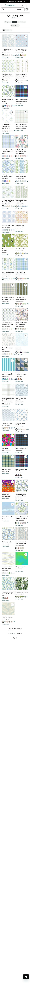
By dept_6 (4, 153)
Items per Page (18, 628)
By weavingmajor (19, 103)
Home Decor (21, 22)
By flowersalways (19, 229)
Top (15, 638)
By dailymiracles (5, 471)
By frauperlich (19, 568)
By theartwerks (5, 376)
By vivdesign (5, 178)
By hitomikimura (5, 595)
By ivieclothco (19, 349)
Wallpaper (8, 22)
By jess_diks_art (5, 301)
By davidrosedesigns (6, 450)
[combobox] (20, 9)
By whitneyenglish (6, 52)
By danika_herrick (6, 103)
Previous (11, 633)
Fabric (14, 22)
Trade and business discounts (15, 1)
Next (19, 633)
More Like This (5, 58)
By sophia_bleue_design (21, 128)
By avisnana (4, 252)
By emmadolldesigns (20, 78)
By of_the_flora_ (19, 376)
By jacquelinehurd (20, 301)
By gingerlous (5, 518)
